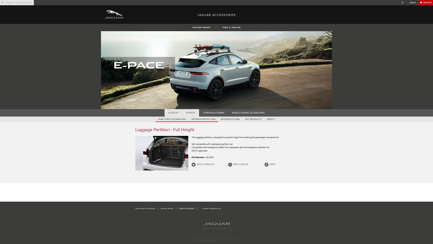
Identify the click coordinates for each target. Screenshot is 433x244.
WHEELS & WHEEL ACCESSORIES (248, 112)
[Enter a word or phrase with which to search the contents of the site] (409, 2)
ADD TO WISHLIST (206, 164)
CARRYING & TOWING (213, 112)
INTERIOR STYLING (230, 119)
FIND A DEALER (232, 27)
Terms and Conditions (145, 209)
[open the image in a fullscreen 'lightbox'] (161, 153)
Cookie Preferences (211, 209)
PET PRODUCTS (253, 119)
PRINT (273, 164)
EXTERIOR (173, 112)
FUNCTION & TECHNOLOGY (172, 119)
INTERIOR (190, 112)
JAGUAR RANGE (201, 27)
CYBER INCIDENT (187, 209)
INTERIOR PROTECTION (203, 119)
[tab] (173, 113)
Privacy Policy (167, 209)
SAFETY (271, 119)
